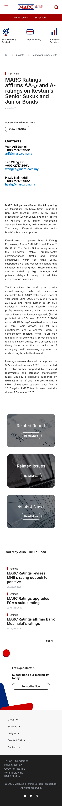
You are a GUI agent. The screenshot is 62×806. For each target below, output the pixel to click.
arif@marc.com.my (18, 153)
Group (11, 719)
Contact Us (14, 747)
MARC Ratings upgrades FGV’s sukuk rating (28, 600)
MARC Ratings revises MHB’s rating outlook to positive (27, 577)
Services (12, 726)
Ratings (13, 73)
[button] (6, 7)
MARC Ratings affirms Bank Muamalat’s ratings (31, 621)
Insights (12, 733)
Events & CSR (15, 740)
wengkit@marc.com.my (22, 169)
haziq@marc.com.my (20, 184)
